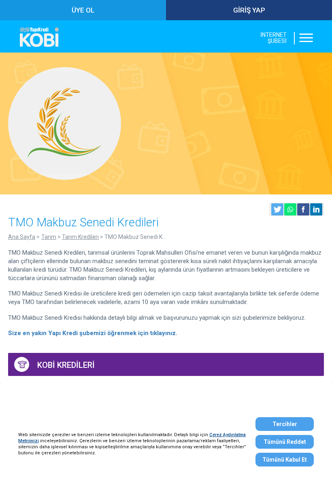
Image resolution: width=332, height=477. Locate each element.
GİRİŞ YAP (249, 10)
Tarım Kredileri (80, 237)
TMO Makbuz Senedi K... (135, 237)
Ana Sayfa (21, 237)
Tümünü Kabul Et (284, 459)
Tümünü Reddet (285, 442)
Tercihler (284, 424)
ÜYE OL (83, 10)
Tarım (48, 237)
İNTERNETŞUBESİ (273, 38)
